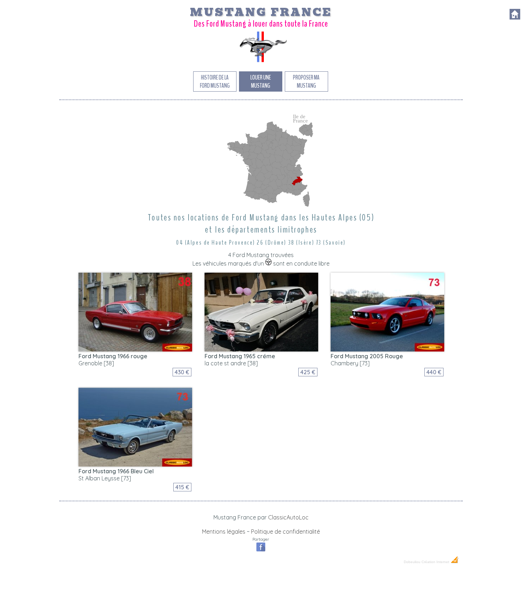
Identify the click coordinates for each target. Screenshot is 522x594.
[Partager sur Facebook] (261, 550)
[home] (515, 17)
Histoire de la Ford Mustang (215, 81)
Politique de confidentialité (285, 531)
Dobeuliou (412, 562)
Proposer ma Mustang (306, 81)
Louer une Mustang (260, 81)
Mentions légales (223, 531)
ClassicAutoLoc (288, 517)
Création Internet (436, 562)
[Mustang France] (261, 61)
